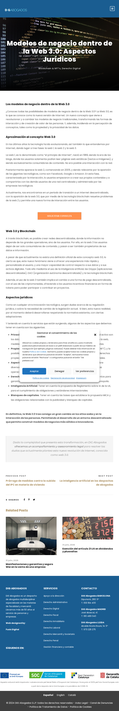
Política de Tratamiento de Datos (48, 707)
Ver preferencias (85, 371)
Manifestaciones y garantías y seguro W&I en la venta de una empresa (29, 565)
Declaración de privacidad (63, 378)
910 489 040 (90, 616)
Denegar (59, 371)
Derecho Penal (51, 640)
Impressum (81, 378)
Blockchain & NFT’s (50, 68)
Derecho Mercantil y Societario (59, 634)
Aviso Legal (81, 703)
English (61, 695)
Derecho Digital (71, 68)
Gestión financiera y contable (59, 646)
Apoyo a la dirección (54, 595)
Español (48, 695)
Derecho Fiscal (51, 615)
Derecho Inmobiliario (54, 621)
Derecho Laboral (52, 627)
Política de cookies (41, 378)
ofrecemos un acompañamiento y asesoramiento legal (49, 446)
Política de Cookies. (38, 351)
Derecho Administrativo (55, 602)
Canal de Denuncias (101, 703)
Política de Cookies (81, 707)
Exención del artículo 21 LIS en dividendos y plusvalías (87, 550)
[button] (95, 334)
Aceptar (34, 371)
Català (72, 695)
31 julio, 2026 (12, 560)
